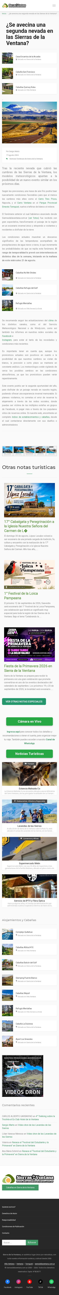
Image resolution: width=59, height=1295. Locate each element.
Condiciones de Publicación (13, 1226)
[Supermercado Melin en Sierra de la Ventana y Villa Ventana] (29, 853)
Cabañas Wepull (23, 993)
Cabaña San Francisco (25, 72)
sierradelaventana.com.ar (45, 1264)
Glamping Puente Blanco (26, 978)
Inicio (4, 14)
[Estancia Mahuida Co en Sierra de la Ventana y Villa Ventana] (29, 778)
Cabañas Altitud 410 (24, 947)
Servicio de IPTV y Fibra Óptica (29, 900)
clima (51, 320)
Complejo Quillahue (24, 932)
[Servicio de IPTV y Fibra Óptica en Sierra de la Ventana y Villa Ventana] (29, 891)
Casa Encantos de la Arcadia (28, 56)
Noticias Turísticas (29, 754)
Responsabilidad (9, 1220)
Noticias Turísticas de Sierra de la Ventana (26, 159)
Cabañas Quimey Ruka (25, 87)
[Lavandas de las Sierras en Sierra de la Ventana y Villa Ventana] (29, 816)
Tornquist (29, 1264)
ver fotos (33, 218)
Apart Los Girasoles (24, 1039)
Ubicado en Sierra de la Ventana (29, 59)
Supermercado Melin (29, 863)
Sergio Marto (14, 151)
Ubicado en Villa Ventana (27, 90)
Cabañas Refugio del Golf (27, 288)
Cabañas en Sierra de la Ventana (20, 1187)
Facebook (7, 336)
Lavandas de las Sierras (29, 826)
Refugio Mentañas (24, 303)
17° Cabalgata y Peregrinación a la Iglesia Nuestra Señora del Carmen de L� (29, 526)
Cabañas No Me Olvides (26, 273)
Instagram (7, 340)
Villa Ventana (9, 1264)
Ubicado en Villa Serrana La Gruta (30, 309)
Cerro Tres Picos (47, 199)
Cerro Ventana (24, 203)
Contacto (5, 1233)
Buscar (33, 1242)
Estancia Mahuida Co (29, 788)
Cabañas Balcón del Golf (26, 963)
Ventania (19, 1264)
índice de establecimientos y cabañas (30, 417)
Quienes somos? (9, 1207)
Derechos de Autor (9, 1213)
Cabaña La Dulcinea (24, 1024)
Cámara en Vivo (29, 721)
